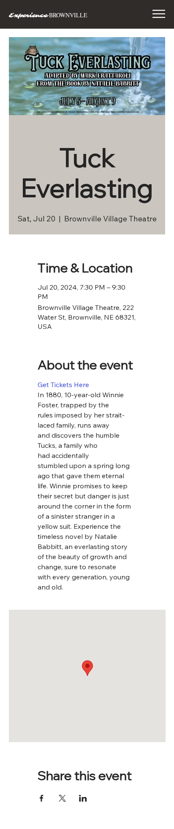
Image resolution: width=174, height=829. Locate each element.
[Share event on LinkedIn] (83, 798)
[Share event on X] (62, 798)
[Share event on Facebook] (42, 798)
